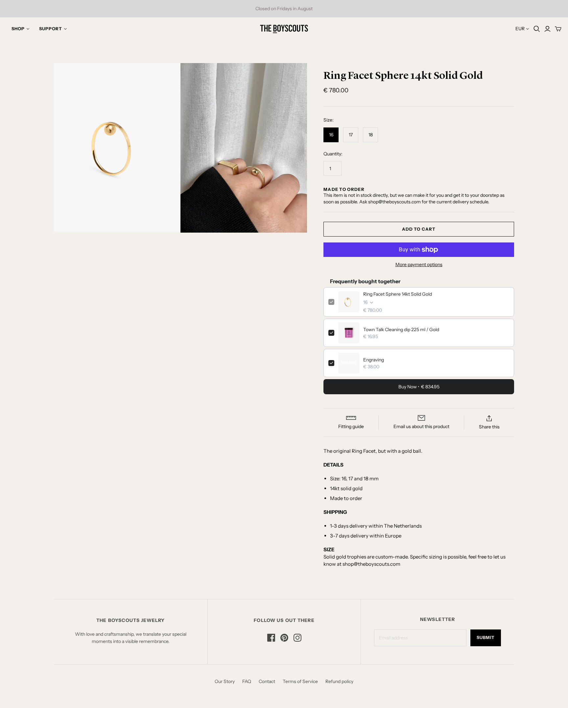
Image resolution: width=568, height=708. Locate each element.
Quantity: (333, 154)
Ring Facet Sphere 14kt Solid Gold (397, 294)
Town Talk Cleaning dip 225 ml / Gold (401, 329)
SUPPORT (50, 28)
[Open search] (536, 29)
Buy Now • (418, 387)
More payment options (418, 264)
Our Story (225, 681)
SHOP (18, 28)
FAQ (246, 681)
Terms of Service (300, 681)
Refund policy (339, 681)
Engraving (373, 360)
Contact (267, 681)
